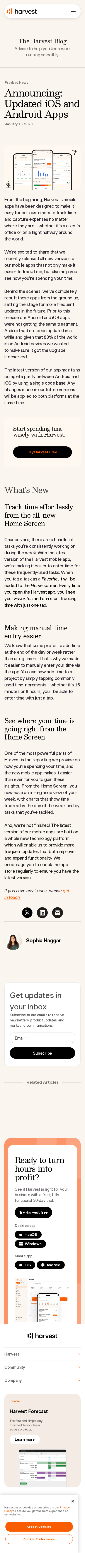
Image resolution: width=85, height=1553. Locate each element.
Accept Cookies (39, 1526)
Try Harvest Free (42, 452)
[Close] (73, 1501)
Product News (17, 82)
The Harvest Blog (42, 41)
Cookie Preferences (39, 1539)
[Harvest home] (22, 11)
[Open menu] (73, 11)
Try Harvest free (33, 1212)
